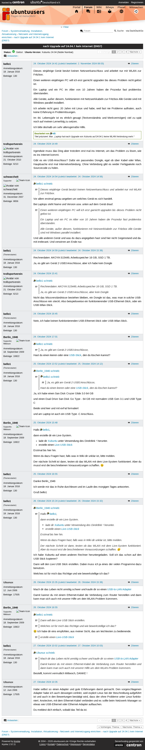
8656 (15, 201)
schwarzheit (10, 177)
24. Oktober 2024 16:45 (45, 313)
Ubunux (8, 582)
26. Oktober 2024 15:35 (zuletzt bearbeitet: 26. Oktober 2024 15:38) (68, 582)
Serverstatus (89, 744)
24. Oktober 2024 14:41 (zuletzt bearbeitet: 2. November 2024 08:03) (68, 63)
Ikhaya (110, 7)
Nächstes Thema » (132, 727)
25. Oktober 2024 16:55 (45, 474)
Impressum (75, 744)
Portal (76, 7)
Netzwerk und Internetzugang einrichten (80, 731)
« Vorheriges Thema (108, 727)
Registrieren (137, 2)
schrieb (48, 183)
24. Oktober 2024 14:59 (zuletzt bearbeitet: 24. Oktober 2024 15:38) (68, 250)
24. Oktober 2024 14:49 (45, 143)
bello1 (7, 64)
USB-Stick (75, 355)
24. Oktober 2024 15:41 (45, 273)
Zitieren (135, 63)
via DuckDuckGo (134, 31)
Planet (121, 7)
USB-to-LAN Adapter (119, 589)
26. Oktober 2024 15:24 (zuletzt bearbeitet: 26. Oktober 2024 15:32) (68, 501)
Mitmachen (136, 7)
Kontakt (51, 744)
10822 (16, 356)
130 (15, 76)
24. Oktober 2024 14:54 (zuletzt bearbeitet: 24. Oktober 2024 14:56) (68, 176)
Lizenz (42, 744)
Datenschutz (63, 744)
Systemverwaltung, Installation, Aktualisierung (34, 731)
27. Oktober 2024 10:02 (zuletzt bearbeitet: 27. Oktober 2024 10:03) (68, 645)
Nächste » (135, 51)
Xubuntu (52, 441)
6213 (15, 164)
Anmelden (123, 2)
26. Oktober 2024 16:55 (45, 607)
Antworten (12, 56)
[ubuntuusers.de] (24, 15)
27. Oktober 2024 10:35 (45, 682)
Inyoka (17, 741)
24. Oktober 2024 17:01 (45, 336)
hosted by (7, 2)
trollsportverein (12, 144)
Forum (88, 7)
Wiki (99, 7)
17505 (16, 594)
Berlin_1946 (10, 337)
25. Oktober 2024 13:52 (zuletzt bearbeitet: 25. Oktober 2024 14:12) (68, 363)
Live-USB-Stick (63, 445)
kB (54, 133)
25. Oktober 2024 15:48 (45, 422)
